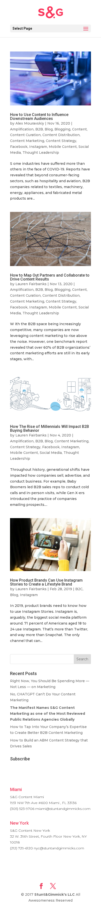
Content (79, 129)
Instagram (38, 146)
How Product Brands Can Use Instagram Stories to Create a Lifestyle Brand (46, 582)
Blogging (62, 129)
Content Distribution (61, 135)
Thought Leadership (41, 152)
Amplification (22, 129)
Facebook (18, 146)
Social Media (51, 452)
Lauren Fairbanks (31, 284)
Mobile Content (63, 146)
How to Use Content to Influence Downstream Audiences (39, 116)
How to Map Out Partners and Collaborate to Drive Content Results (49, 277)
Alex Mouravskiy (29, 123)
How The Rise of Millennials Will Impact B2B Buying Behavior (49, 428)
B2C (79, 589)
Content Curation (25, 135)
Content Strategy (61, 141)
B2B (39, 129)
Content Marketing (27, 141)
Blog (49, 129)
